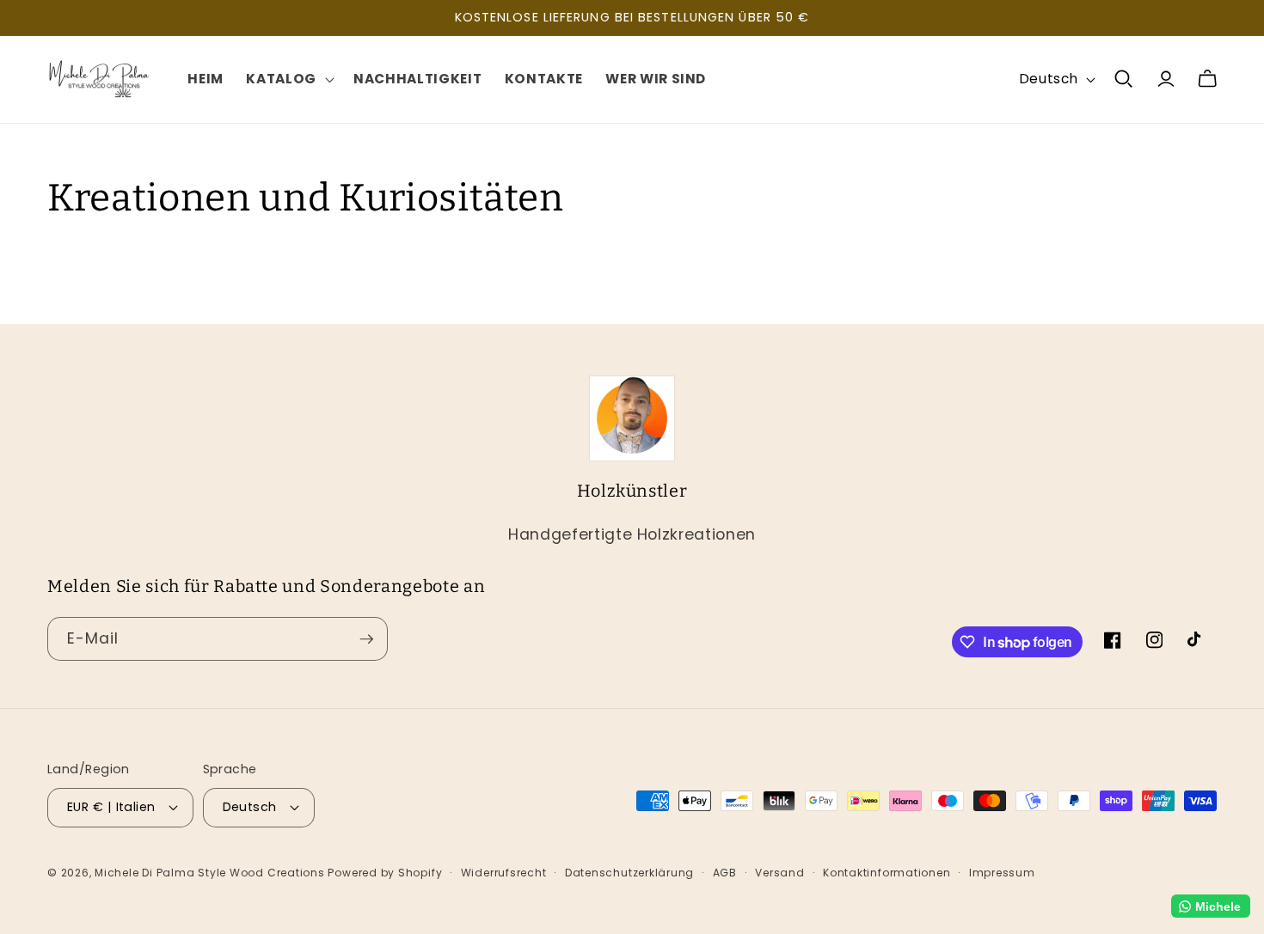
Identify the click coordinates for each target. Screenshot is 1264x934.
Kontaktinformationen (886, 872)
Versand (779, 872)
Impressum (1002, 872)
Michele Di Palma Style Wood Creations (211, 872)
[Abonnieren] (366, 639)
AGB (725, 872)
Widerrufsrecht (504, 872)
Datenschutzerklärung (629, 872)
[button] (288, 79)
